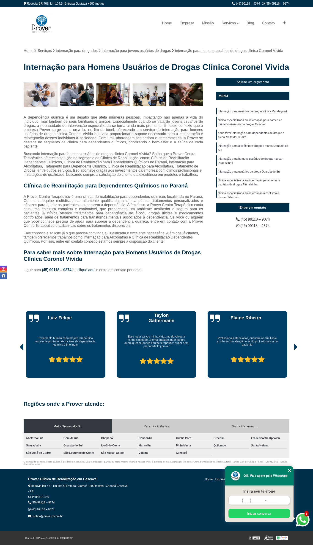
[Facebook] (3, 275)
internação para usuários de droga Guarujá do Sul (249, 171)
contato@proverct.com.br (47, 516)
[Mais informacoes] (284, 23)
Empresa (187, 23)
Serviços (229, 23)
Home (167, 23)
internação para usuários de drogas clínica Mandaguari (252, 111)
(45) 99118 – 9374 (247, 3)
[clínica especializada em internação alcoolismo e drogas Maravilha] (186, 95)
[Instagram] (3, 269)
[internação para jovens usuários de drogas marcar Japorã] (113, 95)
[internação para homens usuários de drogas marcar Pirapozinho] (41, 95)
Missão (208, 23)
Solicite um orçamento (253, 82)
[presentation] (15, 364)
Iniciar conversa (259, 513)
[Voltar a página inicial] (42, 23)
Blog (250, 23)
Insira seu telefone (259, 491)
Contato (268, 23)
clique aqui (86, 270)
